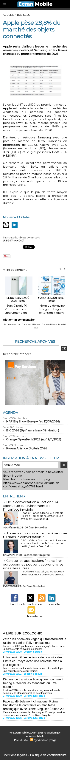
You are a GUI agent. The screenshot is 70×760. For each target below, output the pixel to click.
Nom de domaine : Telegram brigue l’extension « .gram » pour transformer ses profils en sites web (51, 308)
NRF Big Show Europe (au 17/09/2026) (33, 421)
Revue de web (58, 324)
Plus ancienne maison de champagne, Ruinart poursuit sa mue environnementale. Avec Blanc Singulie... (34, 713)
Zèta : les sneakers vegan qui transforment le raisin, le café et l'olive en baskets (34, 641)
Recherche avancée (17, 354)
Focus (35, 328)
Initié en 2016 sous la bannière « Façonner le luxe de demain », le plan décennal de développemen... (31, 691)
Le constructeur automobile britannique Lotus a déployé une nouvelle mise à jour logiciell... (33, 669)
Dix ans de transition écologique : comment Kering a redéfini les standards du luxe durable (33, 683)
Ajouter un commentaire (19, 319)
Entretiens (26, 324)
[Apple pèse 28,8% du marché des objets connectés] (35, 63)
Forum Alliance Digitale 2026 (26, 448)
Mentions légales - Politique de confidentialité (35, 755)
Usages (36, 324)
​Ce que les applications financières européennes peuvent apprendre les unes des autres (33, 564)
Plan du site (21, 740)
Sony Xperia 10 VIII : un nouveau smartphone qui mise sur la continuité (16, 308)
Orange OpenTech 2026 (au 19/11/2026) (33, 439)
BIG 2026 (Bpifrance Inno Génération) (32, 430)
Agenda (10, 413)
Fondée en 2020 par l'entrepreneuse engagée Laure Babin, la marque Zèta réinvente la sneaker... (34, 647)
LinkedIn (54, 604)
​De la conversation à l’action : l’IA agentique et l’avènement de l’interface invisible (30, 505)
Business (23, 14)
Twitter (31, 604)
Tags (53, 740)
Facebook (17, 604)
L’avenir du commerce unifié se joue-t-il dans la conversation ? (35, 535)
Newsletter (35, 616)
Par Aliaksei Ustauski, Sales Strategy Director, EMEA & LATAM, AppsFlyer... (43, 573)
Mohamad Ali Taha (16, 217)
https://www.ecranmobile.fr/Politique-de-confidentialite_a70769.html (32, 484)
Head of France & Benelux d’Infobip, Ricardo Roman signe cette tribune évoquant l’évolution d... (42, 515)
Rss (40, 604)
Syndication (41, 740)
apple (13, 237)
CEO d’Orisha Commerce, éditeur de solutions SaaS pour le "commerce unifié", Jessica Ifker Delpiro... (43, 543)
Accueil (8, 14)
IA (19, 324)
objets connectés (29, 237)
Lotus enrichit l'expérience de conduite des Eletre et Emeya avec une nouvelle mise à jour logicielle (32, 661)
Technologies (10, 324)
